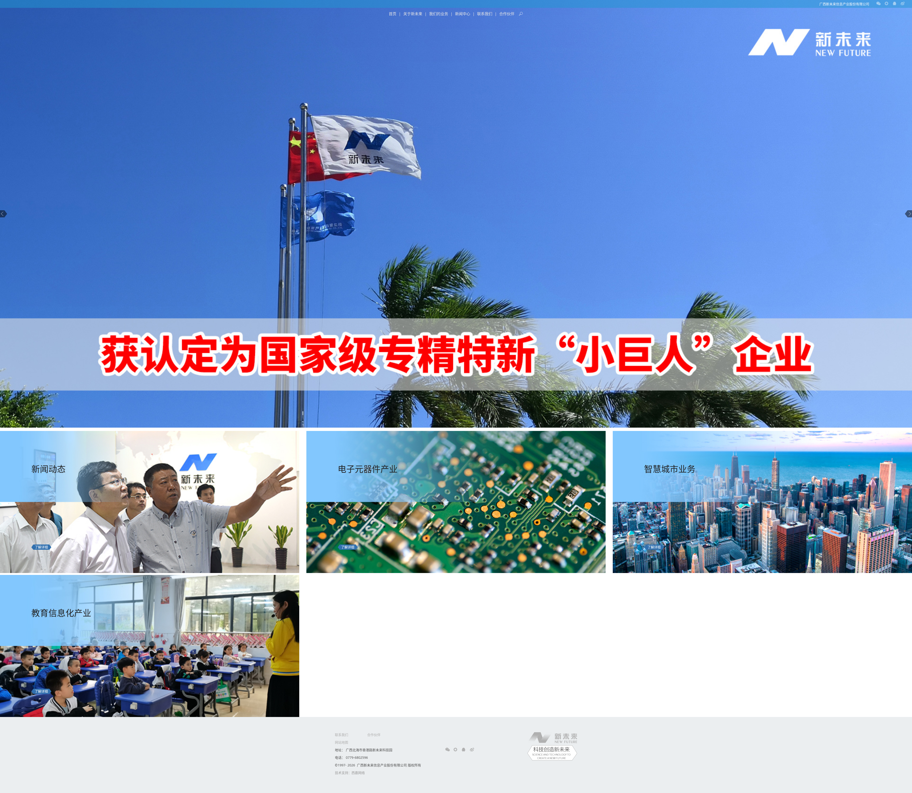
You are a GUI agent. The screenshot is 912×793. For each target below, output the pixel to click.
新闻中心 (462, 13)
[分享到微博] (903, 3)
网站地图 (341, 742)
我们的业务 (438, 13)
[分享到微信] (878, 3)
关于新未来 (412, 13)
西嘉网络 (358, 772)
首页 (392, 13)
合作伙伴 (506, 13)
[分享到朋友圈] (886, 3)
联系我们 (484, 13)
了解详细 (41, 547)
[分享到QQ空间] (895, 3)
